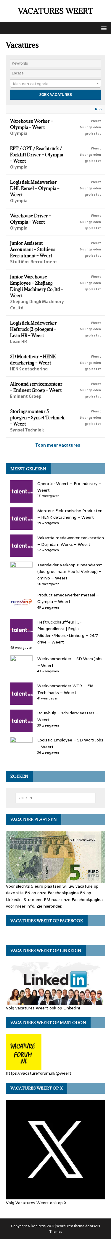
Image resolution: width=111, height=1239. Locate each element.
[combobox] (55, 83)
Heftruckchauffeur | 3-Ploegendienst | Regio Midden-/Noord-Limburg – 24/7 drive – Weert (67, 632)
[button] (103, 28)
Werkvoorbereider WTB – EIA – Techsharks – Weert (67, 689)
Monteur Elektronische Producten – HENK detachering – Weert (69, 513)
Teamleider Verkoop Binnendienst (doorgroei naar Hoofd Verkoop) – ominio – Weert (69, 572)
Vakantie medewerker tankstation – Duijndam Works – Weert (70, 541)
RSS (98, 109)
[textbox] (55, 84)
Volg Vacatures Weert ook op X (36, 1202)
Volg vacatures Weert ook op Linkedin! (43, 1008)
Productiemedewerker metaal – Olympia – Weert (68, 598)
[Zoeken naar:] (55, 798)
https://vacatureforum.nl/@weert (38, 1073)
